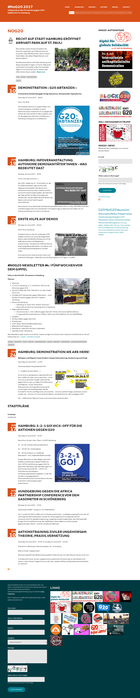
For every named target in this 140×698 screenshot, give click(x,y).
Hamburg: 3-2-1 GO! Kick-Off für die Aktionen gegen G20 (50, 428)
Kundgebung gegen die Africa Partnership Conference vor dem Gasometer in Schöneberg (48, 495)
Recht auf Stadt (31, 77)
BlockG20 (56, 341)
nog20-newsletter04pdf (30, 337)
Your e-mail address (15, 618)
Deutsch (102, 12)
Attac (117, 232)
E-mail (101, 157)
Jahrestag (79, 7)
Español (122, 12)
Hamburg (102, 217)
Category (11, 638)
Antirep (49, 341)
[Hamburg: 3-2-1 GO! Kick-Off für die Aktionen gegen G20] (72, 463)
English (87, 12)
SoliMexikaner (65, 341)
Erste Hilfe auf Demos (38, 219)
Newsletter (18, 341)
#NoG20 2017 (20, 6)
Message (11, 648)
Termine (91, 7)
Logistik (111, 232)
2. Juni (24, 341)
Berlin (118, 223)
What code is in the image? (109, 176)
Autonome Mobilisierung (108, 230)
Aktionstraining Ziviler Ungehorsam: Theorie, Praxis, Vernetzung (52, 534)
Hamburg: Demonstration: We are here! (53, 352)
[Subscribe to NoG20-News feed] (115, 199)
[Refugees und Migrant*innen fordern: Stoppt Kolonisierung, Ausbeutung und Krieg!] (72, 379)
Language (11, 414)
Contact (126, 7)
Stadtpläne (18, 406)
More (100, 235)
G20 (18, 77)
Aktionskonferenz (40, 341)
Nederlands (79, 12)
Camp (128, 213)
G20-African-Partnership (78, 341)
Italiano (109, 12)
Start (67, 7)
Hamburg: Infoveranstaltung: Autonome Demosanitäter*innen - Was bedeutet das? (52, 164)
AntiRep (103, 7)
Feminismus (103, 232)
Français (95, 12)
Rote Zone (102, 228)
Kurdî (116, 12)
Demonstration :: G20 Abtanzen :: (47, 88)
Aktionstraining (122, 220)
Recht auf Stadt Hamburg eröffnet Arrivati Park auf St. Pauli (48, 41)
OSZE (121, 232)
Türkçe (128, 12)
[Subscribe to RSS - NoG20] (49, 569)
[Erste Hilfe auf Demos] (71, 244)
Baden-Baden (103, 225)
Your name (12, 608)
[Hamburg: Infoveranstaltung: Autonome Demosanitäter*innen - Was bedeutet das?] (71, 193)
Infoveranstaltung (106, 222)
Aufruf (18, 80)
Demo (112, 220)
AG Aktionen (123, 230)
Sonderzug (123, 228)
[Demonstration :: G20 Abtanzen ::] (72, 130)
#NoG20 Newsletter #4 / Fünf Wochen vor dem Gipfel (45, 267)
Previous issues (104, 197)
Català (71, 12)
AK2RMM (11, 345)
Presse (115, 7)
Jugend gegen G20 (116, 217)
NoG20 (23, 77)
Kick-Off (30, 341)
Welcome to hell (113, 228)
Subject (11, 628)
